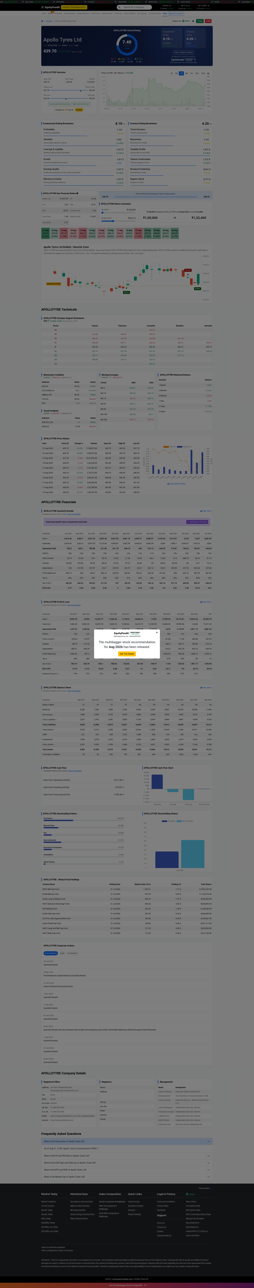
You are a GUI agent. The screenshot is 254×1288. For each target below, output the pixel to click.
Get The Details (127, 654)
